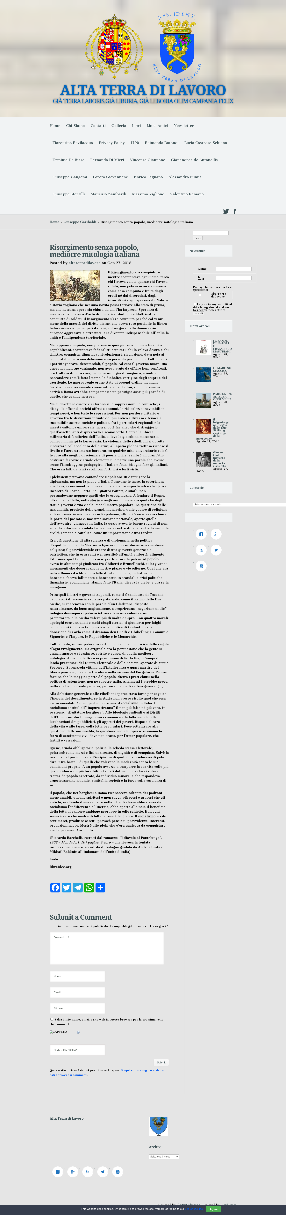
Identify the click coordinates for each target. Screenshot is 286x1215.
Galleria (118, 125)
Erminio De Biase (68, 160)
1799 (135, 142)
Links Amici (157, 125)
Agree (214, 1209)
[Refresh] (78, 1033)
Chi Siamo (75, 125)
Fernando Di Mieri (107, 160)
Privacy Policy (112, 142)
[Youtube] (202, 566)
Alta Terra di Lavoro (218, 295)
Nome (202, 268)
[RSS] (202, 550)
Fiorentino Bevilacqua (73, 142)
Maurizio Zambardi (108, 194)
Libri (136, 125)
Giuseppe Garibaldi (80, 222)
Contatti (98, 125)
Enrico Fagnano (148, 177)
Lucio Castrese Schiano (205, 142)
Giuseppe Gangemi (70, 177)
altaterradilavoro (85, 263)
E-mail (201, 278)
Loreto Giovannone (110, 177)
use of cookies (194, 1208)
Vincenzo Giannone (147, 160)
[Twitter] (217, 550)
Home (55, 125)
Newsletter (184, 125)
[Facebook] (202, 534)
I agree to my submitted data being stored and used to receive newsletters (212, 307)
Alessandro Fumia (185, 177)
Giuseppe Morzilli (69, 194)
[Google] (217, 534)
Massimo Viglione (148, 194)
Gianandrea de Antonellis (194, 160)
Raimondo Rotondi (162, 142)
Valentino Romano (187, 194)
